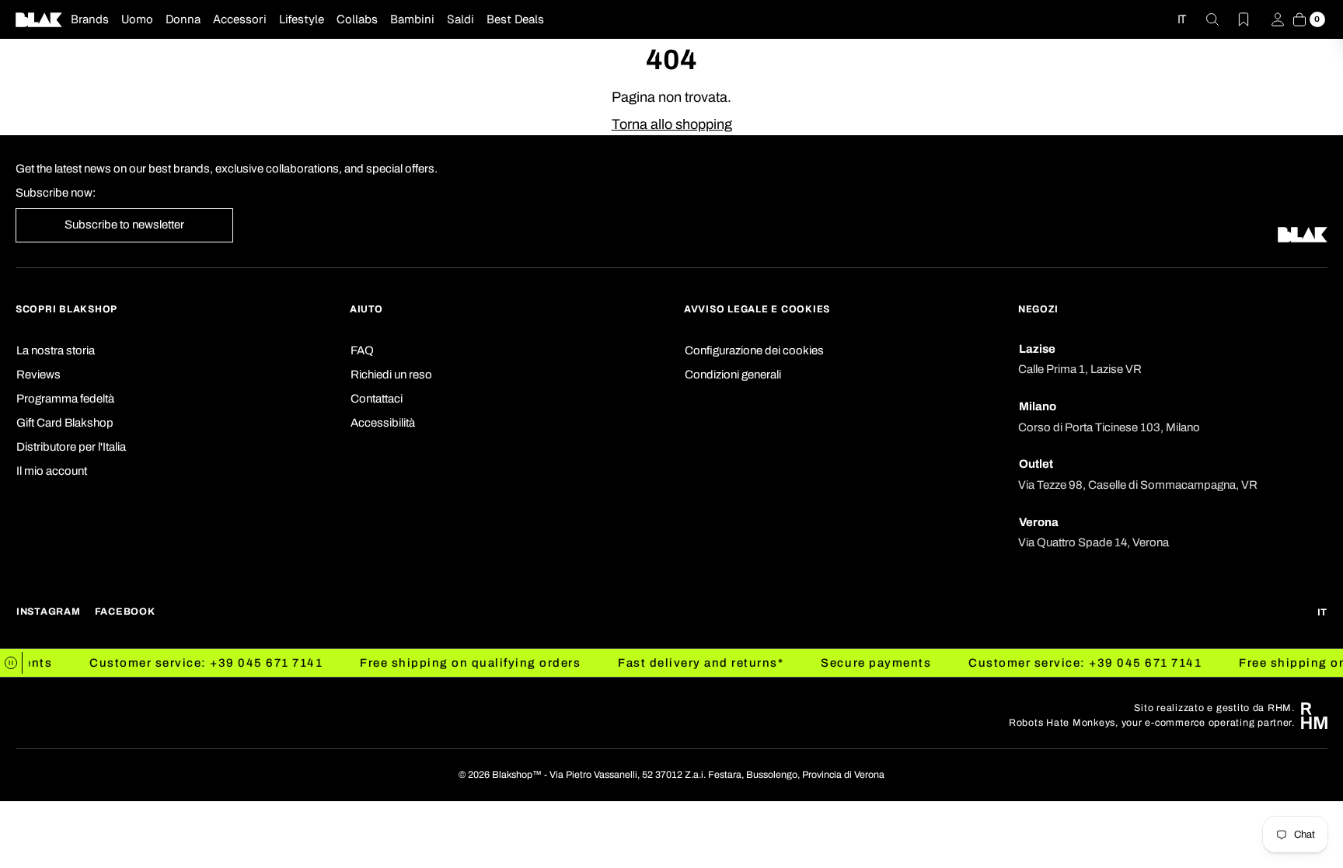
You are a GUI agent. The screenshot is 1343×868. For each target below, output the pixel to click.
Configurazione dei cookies (754, 350)
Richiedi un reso (391, 374)
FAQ (362, 350)
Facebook (125, 611)
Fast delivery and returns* (679, 663)
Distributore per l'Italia (71, 447)
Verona (1039, 522)
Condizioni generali (733, 374)
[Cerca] (1203, 19)
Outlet (1036, 464)
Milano (1037, 406)
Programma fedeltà (65, 398)
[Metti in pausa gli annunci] (11, 663)
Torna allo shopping (672, 124)
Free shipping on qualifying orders (447, 663)
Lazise (1037, 349)
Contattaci (377, 398)
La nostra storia (55, 350)
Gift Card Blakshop (64, 423)
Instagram (48, 611)
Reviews (38, 374)
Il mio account (51, 471)
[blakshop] (39, 19)
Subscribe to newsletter (124, 224)
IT (1181, 19)
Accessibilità (383, 423)
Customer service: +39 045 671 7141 (183, 663)
